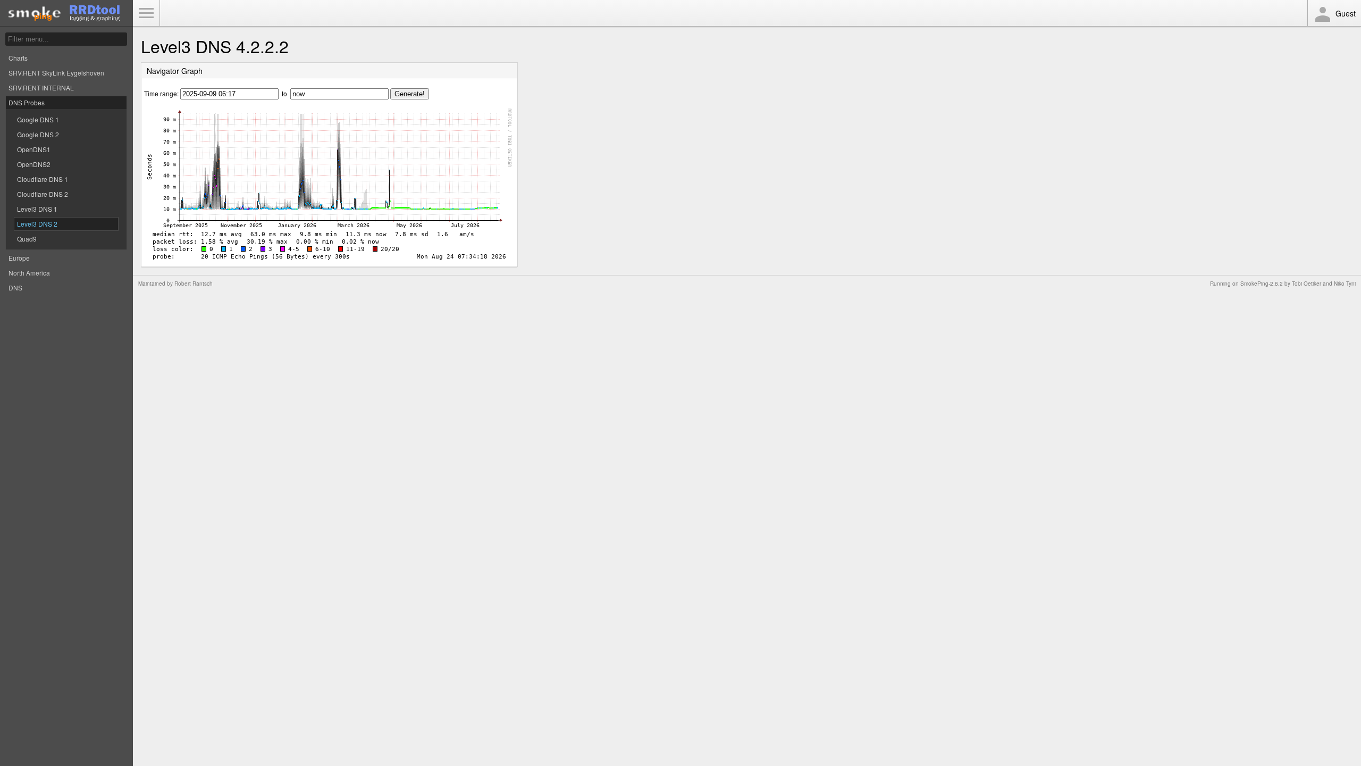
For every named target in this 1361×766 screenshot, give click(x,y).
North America (29, 272)
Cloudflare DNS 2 (42, 193)
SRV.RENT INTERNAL (41, 87)
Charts (18, 57)
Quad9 (27, 238)
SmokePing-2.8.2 (1261, 283)
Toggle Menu (146, 13)
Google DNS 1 (38, 119)
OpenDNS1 (34, 149)
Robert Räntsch (193, 283)
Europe (19, 257)
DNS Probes (27, 102)
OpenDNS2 (34, 164)
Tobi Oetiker (1306, 283)
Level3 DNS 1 (37, 208)
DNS (15, 287)
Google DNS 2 (38, 134)
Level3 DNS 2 (37, 223)
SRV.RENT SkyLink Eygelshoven (56, 72)
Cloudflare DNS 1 (42, 179)
